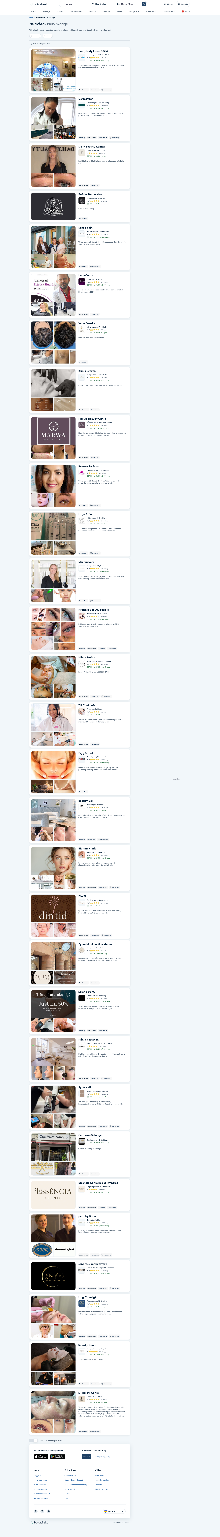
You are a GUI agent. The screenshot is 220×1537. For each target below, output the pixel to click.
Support (68, 1498)
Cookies (98, 1485)
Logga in (37, 1475)
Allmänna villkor (102, 1489)
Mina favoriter (40, 1485)
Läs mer (86, 1457)
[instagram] (36, 1511)
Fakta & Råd (70, 1489)
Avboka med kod (41, 1498)
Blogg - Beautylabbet (74, 1480)
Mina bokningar (40, 1480)
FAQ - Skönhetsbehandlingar (77, 1485)
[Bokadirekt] (38, 4)
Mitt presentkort (41, 1489)
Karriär (67, 1494)
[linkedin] (42, 1511)
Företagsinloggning (102, 1457)
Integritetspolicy (102, 1480)
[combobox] (74, 4)
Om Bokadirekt (71, 1475)
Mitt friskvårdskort (42, 1494)
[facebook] (48, 1511)
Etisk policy (99, 1475)
